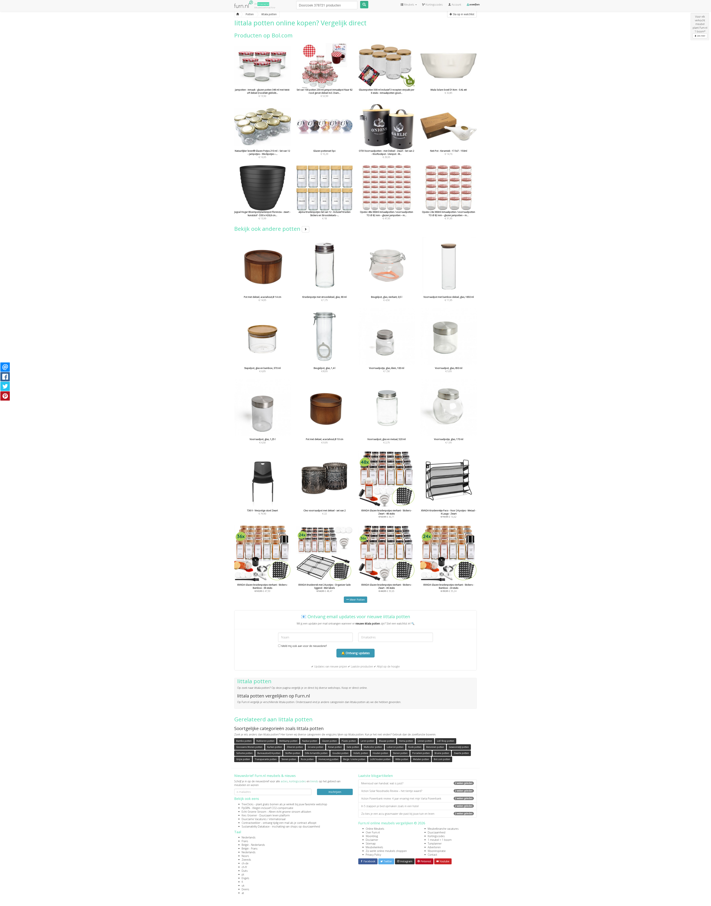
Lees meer (700, 35)
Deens (245, 889)
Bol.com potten (442, 759)
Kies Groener (249, 815)
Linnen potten (425, 740)
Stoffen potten (292, 753)
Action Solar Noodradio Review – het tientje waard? (417, 791)
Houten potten (380, 753)
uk (243, 885)
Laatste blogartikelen (375, 775)
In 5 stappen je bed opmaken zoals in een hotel (417, 806)
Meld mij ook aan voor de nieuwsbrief (304, 646)
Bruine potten (442, 753)
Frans (245, 841)
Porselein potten (421, 753)
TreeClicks (247, 804)
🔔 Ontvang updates (355, 653)
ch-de (245, 863)
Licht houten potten (380, 759)
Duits (245, 870)
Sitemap (371, 843)
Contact (432, 854)
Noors (245, 856)
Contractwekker (251, 823)
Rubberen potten (265, 740)
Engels (245, 878)
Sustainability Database (256, 826)
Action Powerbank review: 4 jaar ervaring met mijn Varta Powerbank (417, 798)
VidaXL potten (360, 753)
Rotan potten (335, 747)
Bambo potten (244, 740)
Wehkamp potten (288, 740)
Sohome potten (244, 753)
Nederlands (249, 837)
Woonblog (372, 836)
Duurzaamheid (436, 832)
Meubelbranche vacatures (443, 828)
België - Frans (250, 848)
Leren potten (367, 740)
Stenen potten (400, 753)
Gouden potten (340, 753)
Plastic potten (349, 740)
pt (243, 874)
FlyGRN (246, 808)
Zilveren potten (295, 747)
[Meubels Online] (237, 14)
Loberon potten (395, 747)
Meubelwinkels (374, 847)
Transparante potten (266, 759)
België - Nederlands (253, 845)
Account (456, 4)
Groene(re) (263, 4)
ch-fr (244, 867)
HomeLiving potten (328, 759)
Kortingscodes (436, 836)
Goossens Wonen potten (249, 747)
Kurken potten (274, 747)
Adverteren (434, 847)
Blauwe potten (386, 740)
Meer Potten (357, 599)
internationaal (277, 819)
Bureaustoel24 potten (268, 753)
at (243, 893)
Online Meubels (375, 828)
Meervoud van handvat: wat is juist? (417, 783)
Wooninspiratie (437, 851)
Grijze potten (243, 759)
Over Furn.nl (373, 832)
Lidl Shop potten (445, 740)
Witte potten (401, 759)
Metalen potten (421, 759)
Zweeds (246, 859)
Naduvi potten (309, 740)
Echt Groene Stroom (254, 811)
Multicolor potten (373, 747)
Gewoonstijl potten (459, 747)
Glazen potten (329, 740)
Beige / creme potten (354, 759)
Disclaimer (372, 840)
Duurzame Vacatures (254, 819)
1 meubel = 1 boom (440, 840)
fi (242, 882)
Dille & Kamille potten (316, 753)
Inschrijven (334, 792)
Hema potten (406, 740)
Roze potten (307, 759)
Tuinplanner (435, 843)
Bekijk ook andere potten (268, 228)
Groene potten (315, 747)
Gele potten (353, 747)
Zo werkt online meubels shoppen (386, 851)
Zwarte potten (461, 753)
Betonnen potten (435, 747)
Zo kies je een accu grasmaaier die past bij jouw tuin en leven (417, 813)
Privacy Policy (373, 854)
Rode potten (414, 747)
